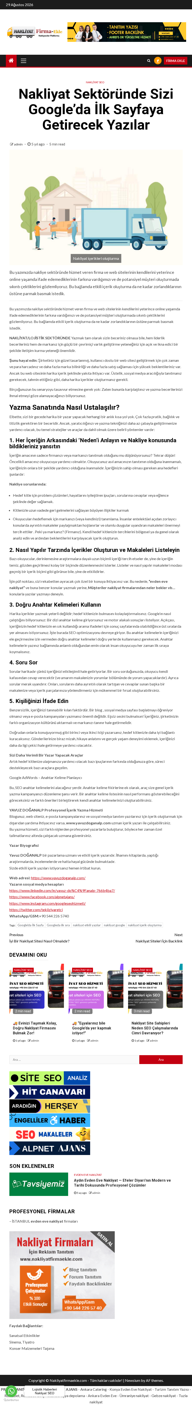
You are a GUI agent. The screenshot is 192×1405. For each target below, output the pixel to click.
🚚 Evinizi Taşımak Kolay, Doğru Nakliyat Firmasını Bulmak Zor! (35, 1028)
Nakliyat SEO (95, 82)
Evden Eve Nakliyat (88, 1175)
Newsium (132, 1380)
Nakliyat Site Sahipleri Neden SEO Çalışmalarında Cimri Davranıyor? (155, 1028)
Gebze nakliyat (163, 1395)
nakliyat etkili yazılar (87, 925)
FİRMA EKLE (175, 61)
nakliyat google (114, 925)
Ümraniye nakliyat (134, 1395)
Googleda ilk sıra (58, 925)
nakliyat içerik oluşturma (145, 925)
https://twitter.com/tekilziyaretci (36, 909)
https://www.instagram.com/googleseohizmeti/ (47, 903)
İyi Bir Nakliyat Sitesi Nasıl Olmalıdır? (39, 937)
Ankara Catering (93, 1389)
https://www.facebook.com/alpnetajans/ (42, 896)
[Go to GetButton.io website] (11, 1400)
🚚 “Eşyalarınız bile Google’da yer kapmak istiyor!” (91, 1028)
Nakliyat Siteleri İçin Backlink (159, 937)
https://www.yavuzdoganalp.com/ (58, 878)
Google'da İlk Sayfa (31, 925)
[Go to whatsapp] (11, 1391)
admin (18, 144)
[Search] (149, 60)
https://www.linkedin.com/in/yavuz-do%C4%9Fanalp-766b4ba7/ (62, 890)
